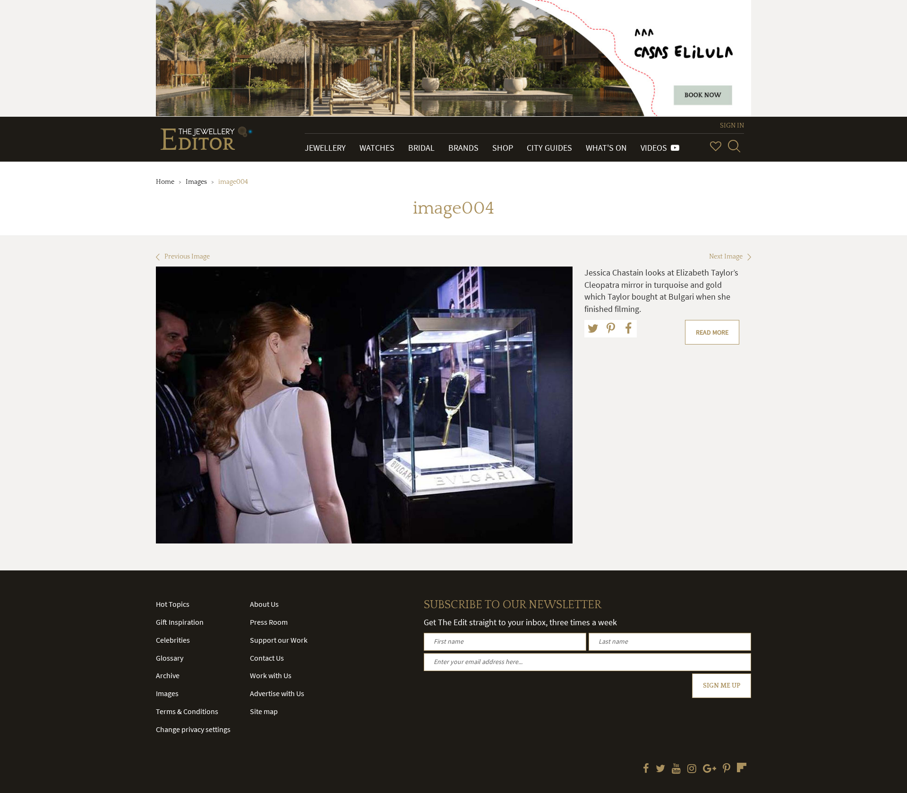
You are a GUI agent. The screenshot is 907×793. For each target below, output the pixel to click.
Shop (502, 147)
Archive (168, 675)
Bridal (421, 147)
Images (196, 182)
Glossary (169, 658)
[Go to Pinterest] (726, 769)
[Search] (734, 146)
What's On (606, 147)
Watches (376, 147)
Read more (712, 332)
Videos (656, 147)
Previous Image (187, 256)
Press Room (269, 622)
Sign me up (721, 686)
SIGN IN (732, 125)
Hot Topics (172, 604)
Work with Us (270, 675)
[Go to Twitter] (660, 769)
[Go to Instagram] (691, 769)
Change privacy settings (193, 729)
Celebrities (173, 640)
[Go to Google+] (709, 769)
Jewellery (325, 147)
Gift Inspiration (180, 622)
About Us (264, 604)
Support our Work (279, 640)
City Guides (549, 147)
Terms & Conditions (187, 711)
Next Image (726, 256)
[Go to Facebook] (646, 769)
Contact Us (267, 658)
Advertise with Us (277, 693)
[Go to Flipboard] (741, 767)
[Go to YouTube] (676, 769)
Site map (264, 711)
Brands (463, 147)
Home (165, 182)
